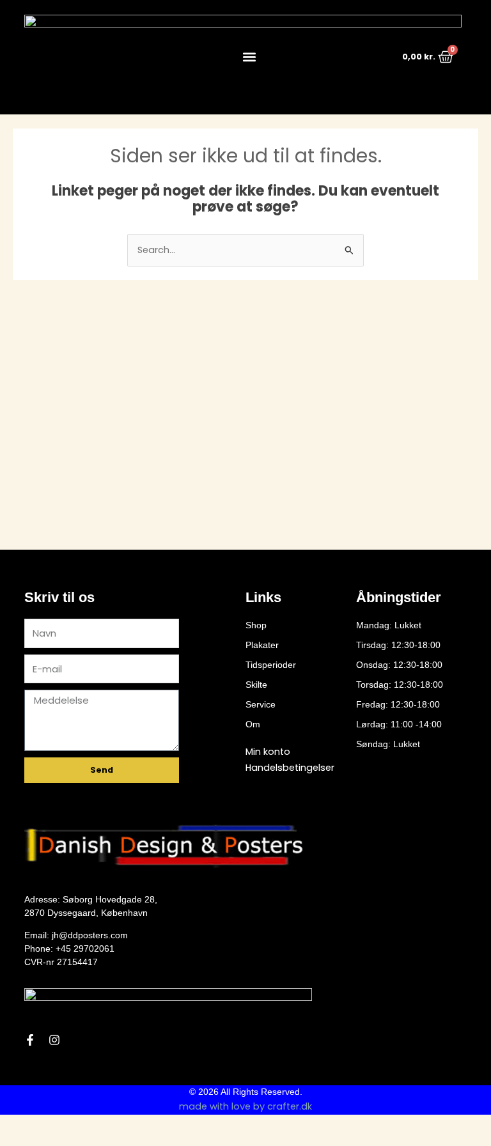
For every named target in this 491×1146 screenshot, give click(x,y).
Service (261, 704)
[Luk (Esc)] (97, 1125)
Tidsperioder (271, 665)
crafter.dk (289, 1106)
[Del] (69, 1125)
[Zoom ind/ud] (13, 1125)
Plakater (262, 645)
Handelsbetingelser (290, 767)
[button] (249, 57)
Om (253, 724)
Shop (256, 625)
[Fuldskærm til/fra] (41, 1125)
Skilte (256, 684)
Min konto (268, 751)
